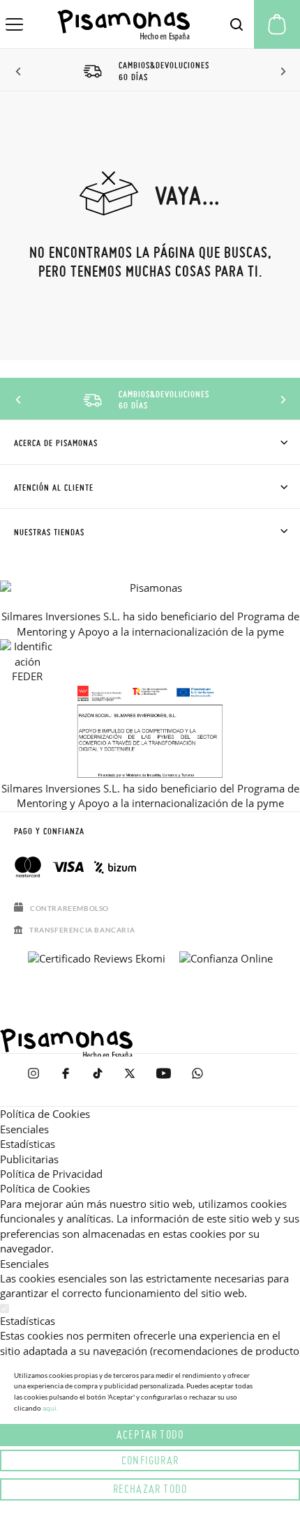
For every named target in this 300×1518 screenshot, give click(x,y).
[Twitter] (129, 1080)
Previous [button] (19, 72)
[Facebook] (65, 1080)
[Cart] (277, 24)
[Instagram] (33, 1080)
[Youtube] (163, 1080)
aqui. (50, 1408)
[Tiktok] (97, 1080)
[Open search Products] (236, 24)
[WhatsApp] (197, 1080)
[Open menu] (14, 24)
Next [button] (281, 72)
